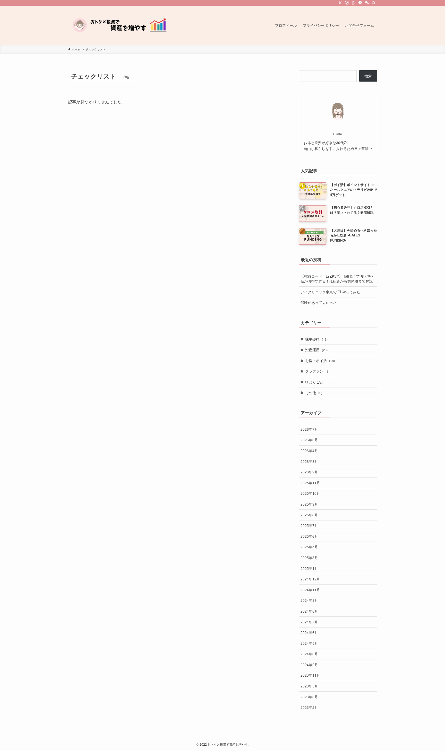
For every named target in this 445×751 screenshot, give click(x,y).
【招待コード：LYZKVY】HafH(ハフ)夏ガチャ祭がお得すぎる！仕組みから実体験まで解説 (338, 278)
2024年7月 (309, 621)
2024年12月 (310, 578)
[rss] (367, 3)
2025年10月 (310, 493)
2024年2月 (309, 664)
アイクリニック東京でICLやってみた (330, 291)
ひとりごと (317, 381)
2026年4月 (309, 450)
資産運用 (316, 349)
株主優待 (316, 339)
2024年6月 (309, 632)
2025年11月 (310, 482)
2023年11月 (310, 675)
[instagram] (347, 3)
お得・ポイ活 (320, 360)
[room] (353, 3)
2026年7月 (309, 429)
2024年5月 (309, 643)
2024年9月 (309, 600)
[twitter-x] (340, 3)
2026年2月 (309, 471)
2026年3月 (309, 461)
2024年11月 (310, 589)
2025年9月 (309, 504)
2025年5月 (309, 546)
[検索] (373, 3)
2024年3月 (309, 653)
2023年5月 (309, 685)
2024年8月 (309, 611)
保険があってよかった (319, 302)
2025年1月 (309, 568)
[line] (360, 3)
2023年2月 (309, 707)
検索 (368, 75)
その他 (313, 392)
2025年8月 (309, 514)
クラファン (317, 371)
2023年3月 (309, 696)
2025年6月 (309, 536)
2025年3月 (309, 557)
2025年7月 (309, 525)
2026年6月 (309, 439)
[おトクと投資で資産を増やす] (119, 25)
